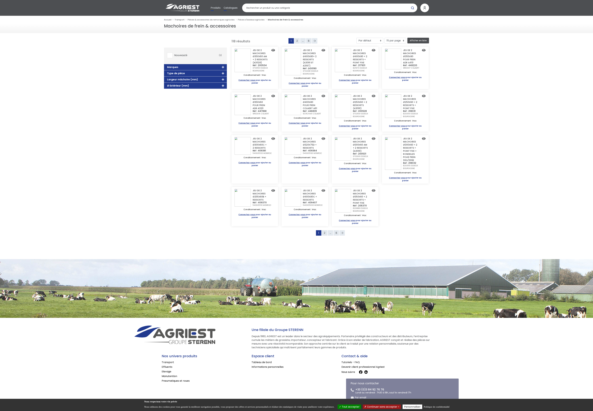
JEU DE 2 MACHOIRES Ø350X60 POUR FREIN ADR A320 (259, 102)
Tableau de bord (262, 362)
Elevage (166, 371)
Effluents (167, 367)
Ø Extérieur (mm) (178, 85)
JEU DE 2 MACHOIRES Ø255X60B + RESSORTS (259, 195)
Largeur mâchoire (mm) (182, 79)
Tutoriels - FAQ (350, 362)
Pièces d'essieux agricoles (251, 19)
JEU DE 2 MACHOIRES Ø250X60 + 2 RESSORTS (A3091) (360, 102)
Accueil (167, 19)
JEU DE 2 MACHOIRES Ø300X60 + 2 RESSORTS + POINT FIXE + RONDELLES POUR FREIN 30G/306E (410, 149)
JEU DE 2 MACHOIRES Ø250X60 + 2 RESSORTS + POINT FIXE (410, 102)
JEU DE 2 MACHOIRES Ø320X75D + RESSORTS (310, 143)
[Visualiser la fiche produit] (273, 50)
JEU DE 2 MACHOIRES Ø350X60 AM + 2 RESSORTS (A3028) (260, 56)
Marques (172, 67)
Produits (216, 8)
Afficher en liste (418, 40)
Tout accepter (350, 407)
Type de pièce (176, 73)
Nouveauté (198, 55)
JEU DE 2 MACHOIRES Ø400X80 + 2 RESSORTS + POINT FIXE (360, 56)
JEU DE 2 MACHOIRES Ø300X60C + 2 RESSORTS (260, 143)
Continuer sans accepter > (382, 407)
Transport (179, 19)
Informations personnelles (268, 367)
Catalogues (231, 8)
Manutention (169, 376)
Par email (360, 397)
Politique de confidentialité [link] (437, 407)
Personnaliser (412, 407)
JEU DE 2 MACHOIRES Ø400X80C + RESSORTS (310, 195)
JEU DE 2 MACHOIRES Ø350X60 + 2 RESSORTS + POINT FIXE (360, 196)
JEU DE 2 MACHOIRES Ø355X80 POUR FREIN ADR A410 (409, 56)
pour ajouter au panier (254, 81)
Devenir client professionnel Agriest (363, 367)
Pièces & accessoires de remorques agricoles (211, 19)
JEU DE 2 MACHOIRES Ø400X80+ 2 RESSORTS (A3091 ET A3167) (310, 58)
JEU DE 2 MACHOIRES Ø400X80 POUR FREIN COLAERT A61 (310, 102)
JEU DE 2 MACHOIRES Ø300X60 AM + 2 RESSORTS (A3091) (360, 145)
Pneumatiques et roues (176, 381)
